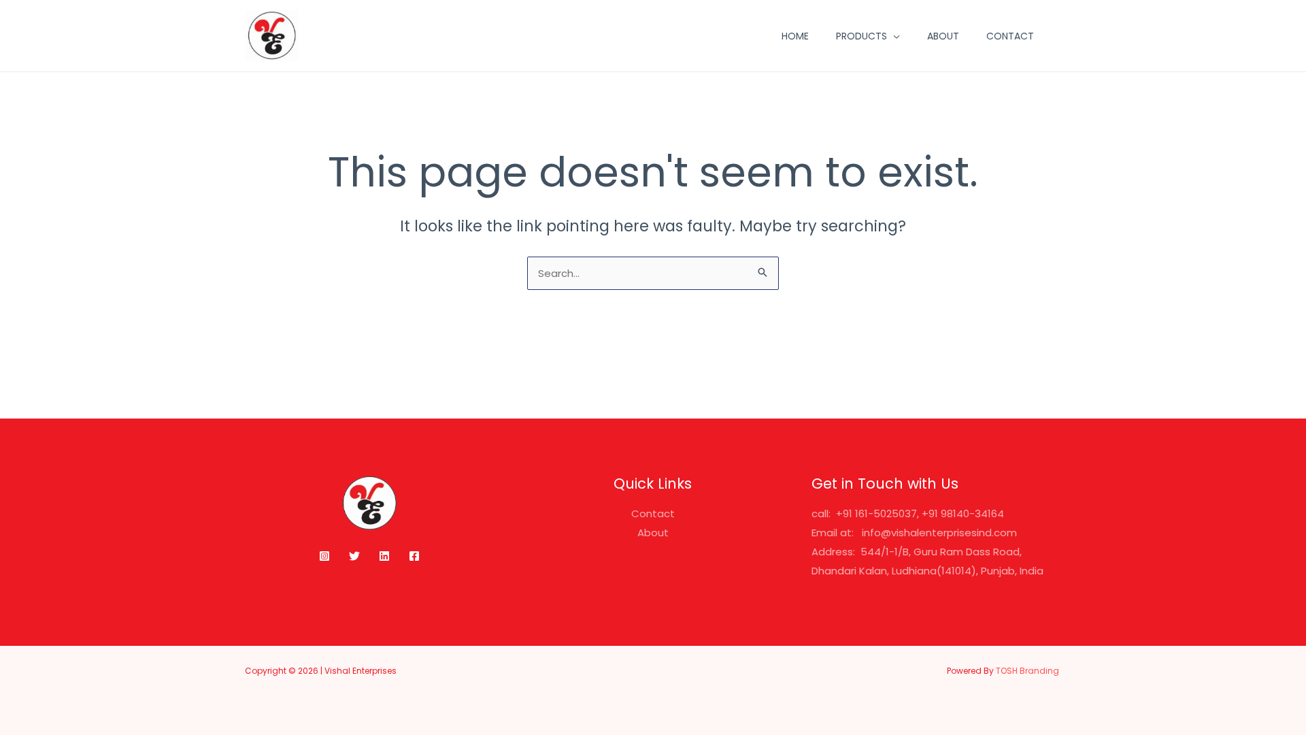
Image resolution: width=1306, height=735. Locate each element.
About (943, 36)
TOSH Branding (1028, 670)
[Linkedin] (384, 556)
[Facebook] (414, 556)
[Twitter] (354, 556)
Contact (1010, 36)
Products (861, 36)
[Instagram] (324, 556)
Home (795, 36)
